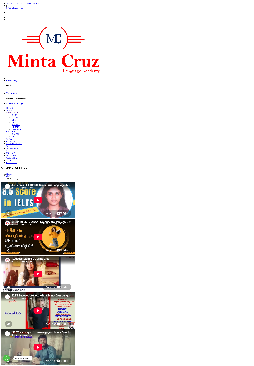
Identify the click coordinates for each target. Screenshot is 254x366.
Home (9, 174)
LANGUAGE (12, 113)
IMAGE (15, 134)
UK (8, 146)
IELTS (14, 115)
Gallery (9, 176)
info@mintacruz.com (15, 8)
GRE (14, 122)
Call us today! (12, 80)
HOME (9, 108)
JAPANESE (17, 129)
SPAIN (9, 160)
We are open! (11, 93)
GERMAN (16, 127)
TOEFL (15, 117)
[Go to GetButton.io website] (6, 363)
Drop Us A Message (14, 103)
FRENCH (16, 124)
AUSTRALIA (12, 148)
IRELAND (11, 155)
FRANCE (10, 153)
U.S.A (9, 139)
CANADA (11, 141)
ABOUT (10, 110)
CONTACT (11, 162)
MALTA (10, 151)
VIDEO (15, 136)
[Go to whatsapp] (6, 358)
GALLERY (11, 132)
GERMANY (11, 158)
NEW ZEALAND (14, 143)
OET (14, 120)
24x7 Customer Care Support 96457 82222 (25, 3)
